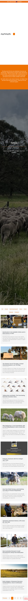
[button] (14, 34)
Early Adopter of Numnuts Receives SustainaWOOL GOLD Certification (12, 582)
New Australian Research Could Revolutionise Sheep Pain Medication (13, 551)
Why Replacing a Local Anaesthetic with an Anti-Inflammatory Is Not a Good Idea (14, 426)
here (23, 79)
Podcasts (11, 312)
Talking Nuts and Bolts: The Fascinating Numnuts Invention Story (14, 396)
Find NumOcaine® (14, 309)
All (2, 309)
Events (6, 309)
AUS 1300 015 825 (11, 1)
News (21, 309)
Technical (17, 312)
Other (25, 309)
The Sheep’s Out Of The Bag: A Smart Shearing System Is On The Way (13, 364)
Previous (5, 598)
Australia (19, 1)
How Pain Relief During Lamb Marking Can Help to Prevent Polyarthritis (13, 489)
